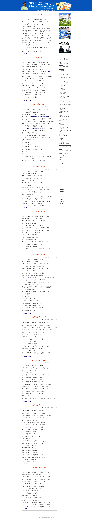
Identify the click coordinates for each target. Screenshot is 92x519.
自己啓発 (60, 142)
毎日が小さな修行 (62, 135)
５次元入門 (61, 65)
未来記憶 (60, 134)
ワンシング (61, 97)
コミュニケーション (62, 81)
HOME (38, 10)
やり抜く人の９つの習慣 (63, 96)
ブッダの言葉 (61, 93)
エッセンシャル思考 (62, 74)
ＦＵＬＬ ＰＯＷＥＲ (63, 66)
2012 (62, 199)
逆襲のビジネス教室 (62, 153)
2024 (62, 174)
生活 (60, 139)
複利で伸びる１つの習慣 (63, 143)
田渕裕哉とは (42, 10)
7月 (61, 162)
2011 (62, 201)
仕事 (60, 112)
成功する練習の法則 (62, 127)
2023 (62, 176)
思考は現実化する (62, 124)
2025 (62, 172)
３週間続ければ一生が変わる (64, 63)
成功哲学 (60, 128)
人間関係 (60, 109)
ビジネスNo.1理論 (62, 92)
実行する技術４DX (62, 119)
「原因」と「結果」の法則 (63, 59)
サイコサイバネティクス (63, 82)
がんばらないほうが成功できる (64, 77)
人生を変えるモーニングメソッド (65, 105)
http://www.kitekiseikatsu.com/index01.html (39, 71)
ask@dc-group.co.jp (32, 277)
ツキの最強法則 (62, 89)
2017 (62, 189)
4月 (61, 166)
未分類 (60, 132)
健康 (60, 115)
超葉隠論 (60, 149)
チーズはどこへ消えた (63, 85)
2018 (62, 187)
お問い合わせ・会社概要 (50, 10)
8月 (61, 160)
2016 (62, 191)
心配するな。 (61, 123)
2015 (62, 193)
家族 (60, 120)
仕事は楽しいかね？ (62, 113)
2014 (62, 195)
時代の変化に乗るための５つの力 (65, 130)
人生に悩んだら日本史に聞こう (64, 101)
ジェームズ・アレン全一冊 (63, 84)
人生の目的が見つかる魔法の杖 (64, 104)
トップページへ (37, 511)
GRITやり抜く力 (62, 67)
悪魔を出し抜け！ (62, 126)
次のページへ (54, 511)
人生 (60, 100)
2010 (62, 203)
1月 (61, 170)
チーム (60, 86)
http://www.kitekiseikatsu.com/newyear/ (39, 116)
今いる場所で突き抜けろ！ (63, 111)
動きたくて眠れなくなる (63, 116)
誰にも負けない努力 (62, 147)
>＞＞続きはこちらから (26, 53)
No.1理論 (61, 70)
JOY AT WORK (61, 69)
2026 (62, 159)
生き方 (60, 138)
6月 (61, 163)
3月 (61, 167)
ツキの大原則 (61, 88)
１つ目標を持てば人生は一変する (65, 61)
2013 (62, 197)
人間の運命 (61, 108)
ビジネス (60, 90)
